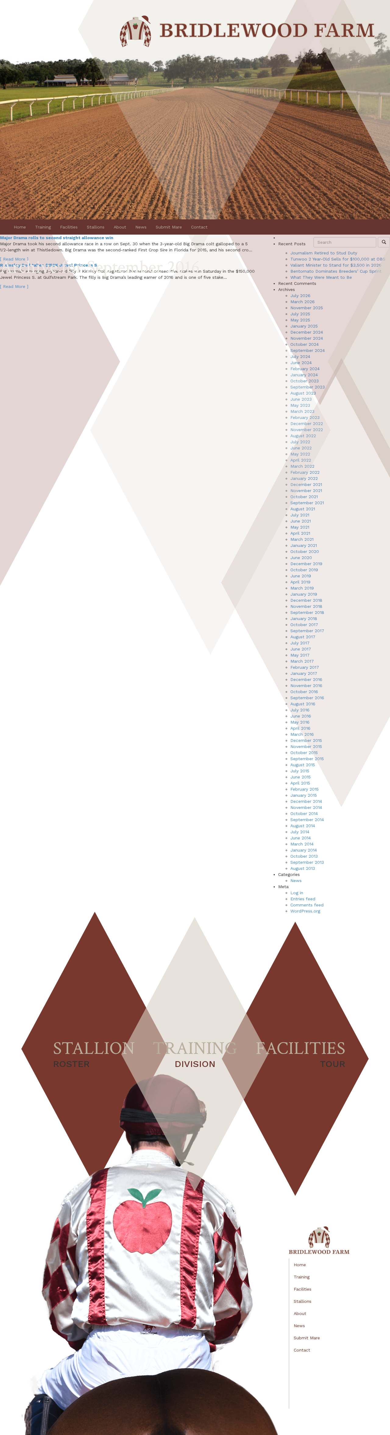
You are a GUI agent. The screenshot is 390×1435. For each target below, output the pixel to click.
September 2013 (307, 862)
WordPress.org (305, 911)
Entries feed (302, 898)
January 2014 (303, 850)
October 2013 (304, 856)
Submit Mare (169, 227)
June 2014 (300, 837)
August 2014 (302, 825)
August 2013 (302, 868)
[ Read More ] (14, 286)
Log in (296, 892)
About (120, 227)
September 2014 (307, 819)
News (141, 227)
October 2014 (304, 813)
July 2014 (299, 831)
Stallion (94, 1053)
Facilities (69, 227)
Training (43, 227)
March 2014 (302, 844)
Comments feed (307, 904)
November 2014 (306, 807)
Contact (199, 227)
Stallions (96, 227)
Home (20, 227)
